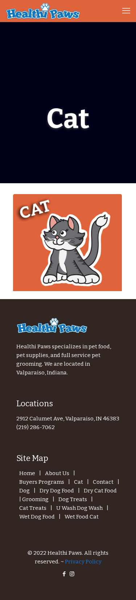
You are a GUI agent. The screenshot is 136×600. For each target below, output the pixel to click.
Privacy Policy (83, 561)
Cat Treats (32, 508)
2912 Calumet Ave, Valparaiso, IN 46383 (67, 418)
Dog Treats (72, 499)
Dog (24, 490)
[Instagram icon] (72, 574)
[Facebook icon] (64, 574)
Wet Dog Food (37, 516)
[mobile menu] (126, 11)
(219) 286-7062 (35, 427)
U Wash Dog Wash (79, 508)
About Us (57, 473)
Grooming (35, 499)
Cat (78, 482)
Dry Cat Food (100, 490)
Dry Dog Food (57, 490)
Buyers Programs (41, 482)
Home (27, 473)
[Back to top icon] (121, 585)
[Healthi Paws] (43, 11)
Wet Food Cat (82, 516)
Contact (103, 482)
